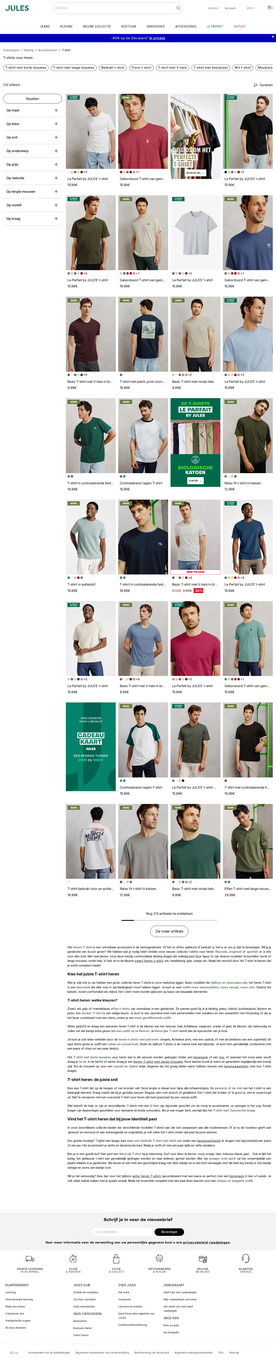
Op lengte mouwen (20, 191)
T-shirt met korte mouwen (25, 68)
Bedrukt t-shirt (112, 68)
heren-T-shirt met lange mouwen (158, 1062)
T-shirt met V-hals (172, 68)
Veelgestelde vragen (18, 1320)
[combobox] (118, 8)
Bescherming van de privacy (152, 1352)
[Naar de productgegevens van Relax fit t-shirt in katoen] (248, 435)
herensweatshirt (236, 1066)
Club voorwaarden (84, 1306)
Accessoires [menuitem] (185, 26)
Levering (10, 1292)
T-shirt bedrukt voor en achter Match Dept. (99, 889)
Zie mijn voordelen (84, 1299)
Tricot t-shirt (141, 68)
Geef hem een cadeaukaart (180, 1292)
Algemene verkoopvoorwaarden (194, 1352)
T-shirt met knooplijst (211, 68)
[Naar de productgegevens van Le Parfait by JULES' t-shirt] (91, 131)
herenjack (200, 1057)
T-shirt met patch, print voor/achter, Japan (151, 382)
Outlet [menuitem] (240, 26)
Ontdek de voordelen (86, 1292)
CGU (221, 1352)
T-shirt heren (81, 1335)
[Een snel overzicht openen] (111, 98)
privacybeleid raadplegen (206, 1242)
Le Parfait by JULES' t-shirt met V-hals (201, 787)
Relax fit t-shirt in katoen (242, 483)
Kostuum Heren (82, 1328)
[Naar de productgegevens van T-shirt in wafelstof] (91, 537)
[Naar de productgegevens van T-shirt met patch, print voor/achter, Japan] (143, 334)
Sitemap (234, 1352)
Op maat (12, 110)
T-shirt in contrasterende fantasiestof (95, 483)
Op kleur (12, 124)
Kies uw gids (171, 1325)
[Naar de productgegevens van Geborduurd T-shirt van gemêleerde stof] (143, 131)
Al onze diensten (15, 1327)
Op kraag (13, 219)
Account (230, 8)
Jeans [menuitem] (45, 26)
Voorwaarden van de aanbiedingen (49, 1352)
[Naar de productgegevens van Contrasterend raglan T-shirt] (143, 435)
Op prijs (12, 164)
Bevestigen (169, 1232)
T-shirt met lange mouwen (73, 68)
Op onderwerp (17, 151)
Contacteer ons (14, 1313)
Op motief (13, 205)
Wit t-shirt (243, 68)
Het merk (123, 1292)
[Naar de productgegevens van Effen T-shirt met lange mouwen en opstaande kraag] (248, 841)
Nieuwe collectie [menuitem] (97, 26)
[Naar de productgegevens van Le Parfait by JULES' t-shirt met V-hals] (195, 739)
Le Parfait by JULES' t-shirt (87, 179)
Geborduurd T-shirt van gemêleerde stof (150, 179)
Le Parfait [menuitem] (215, 26)
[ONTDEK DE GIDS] (195, 136)
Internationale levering (19, 1299)
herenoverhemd (209, 1141)
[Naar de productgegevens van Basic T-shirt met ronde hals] (195, 334)
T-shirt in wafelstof (81, 584)
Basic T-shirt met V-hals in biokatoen (94, 382)
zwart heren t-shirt (149, 961)
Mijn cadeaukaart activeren (180, 1299)
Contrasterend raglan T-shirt (141, 483)
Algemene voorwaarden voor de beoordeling (102, 1352)
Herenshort (80, 1321)
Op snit (11, 137)
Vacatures (124, 1299)
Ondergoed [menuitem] (156, 26)
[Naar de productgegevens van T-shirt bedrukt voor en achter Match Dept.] (91, 841)
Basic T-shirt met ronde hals (193, 382)
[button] (111, 98)
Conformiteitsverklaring (132, 1325)
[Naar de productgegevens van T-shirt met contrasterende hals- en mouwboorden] (248, 739)
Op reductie (15, 178)
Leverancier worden (130, 1306)
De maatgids (171, 1332)
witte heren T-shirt (146, 1176)
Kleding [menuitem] (66, 26)
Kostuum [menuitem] (128, 26)
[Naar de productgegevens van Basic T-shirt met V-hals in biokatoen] (91, 334)
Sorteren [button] (266, 85)
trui (221, 1057)
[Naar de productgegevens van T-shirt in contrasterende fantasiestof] (91, 435)
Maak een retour (15, 1306)
